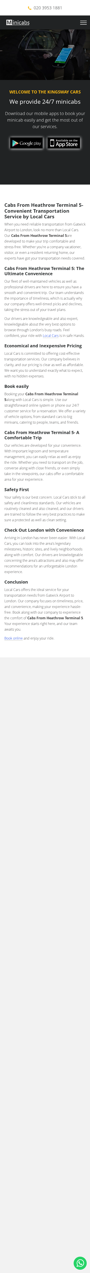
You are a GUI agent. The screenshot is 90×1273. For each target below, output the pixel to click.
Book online (13, 638)
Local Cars (51, 335)
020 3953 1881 (48, 8)
